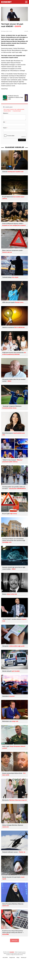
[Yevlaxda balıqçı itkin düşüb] (14, 265)
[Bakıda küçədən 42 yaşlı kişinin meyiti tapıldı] (14, 865)
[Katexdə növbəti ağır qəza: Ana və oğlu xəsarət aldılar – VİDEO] (14, 555)
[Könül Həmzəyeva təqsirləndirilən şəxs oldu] (14, 421)
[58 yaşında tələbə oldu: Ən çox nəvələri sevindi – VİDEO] (14, 368)
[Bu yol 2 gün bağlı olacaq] (14, 502)
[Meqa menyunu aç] (26, 2)
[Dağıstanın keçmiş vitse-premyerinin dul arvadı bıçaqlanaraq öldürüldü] (14, 341)
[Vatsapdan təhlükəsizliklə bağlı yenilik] (14, 634)
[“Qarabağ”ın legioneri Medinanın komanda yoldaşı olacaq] (14, 394)
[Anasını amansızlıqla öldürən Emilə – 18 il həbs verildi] (14, 761)
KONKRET (12, 952)
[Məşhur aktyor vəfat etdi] (14, 582)
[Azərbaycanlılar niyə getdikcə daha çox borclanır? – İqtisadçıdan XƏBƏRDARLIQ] (14, 475)
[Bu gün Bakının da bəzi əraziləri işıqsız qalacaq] (14, 185)
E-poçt (4, 127)
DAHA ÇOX (14, 940)
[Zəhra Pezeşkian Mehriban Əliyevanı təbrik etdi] (14, 892)
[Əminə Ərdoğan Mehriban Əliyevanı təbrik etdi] (14, 813)
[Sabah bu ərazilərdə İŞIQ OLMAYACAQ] (14, 316)
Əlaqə (18, 957)
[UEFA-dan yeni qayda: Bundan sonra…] (14, 290)
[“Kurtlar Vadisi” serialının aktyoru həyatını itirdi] (14, 607)
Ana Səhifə (5, 957)
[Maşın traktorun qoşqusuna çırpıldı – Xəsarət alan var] (14, 239)
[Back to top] (24, 958)
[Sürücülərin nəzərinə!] (14, 684)
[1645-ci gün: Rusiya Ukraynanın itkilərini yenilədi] (14, 735)
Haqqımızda (12, 957)
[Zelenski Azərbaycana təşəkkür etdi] (14, 160)
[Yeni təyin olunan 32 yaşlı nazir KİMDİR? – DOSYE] (14, 14)
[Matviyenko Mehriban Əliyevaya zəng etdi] (14, 788)
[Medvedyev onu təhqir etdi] (14, 709)
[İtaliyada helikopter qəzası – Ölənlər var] (14, 840)
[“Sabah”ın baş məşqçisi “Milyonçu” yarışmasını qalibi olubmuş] (14, 448)
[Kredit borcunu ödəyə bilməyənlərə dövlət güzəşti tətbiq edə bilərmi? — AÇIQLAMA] (14, 919)
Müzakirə (5, 113)
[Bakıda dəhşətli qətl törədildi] (14, 659)
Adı (4, 122)
